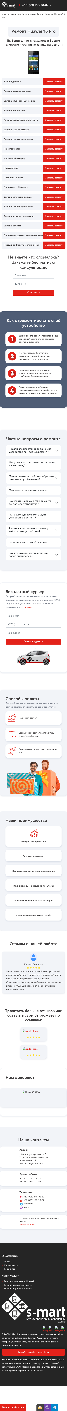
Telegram (28, 1204)
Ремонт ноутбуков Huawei (17, 1289)
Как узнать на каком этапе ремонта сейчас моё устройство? (30, 502)
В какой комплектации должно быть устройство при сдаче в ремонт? (30, 450)
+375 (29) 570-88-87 (34, 1197)
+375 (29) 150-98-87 (34, 1200)
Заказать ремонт (53, 82)
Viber (26, 1207)
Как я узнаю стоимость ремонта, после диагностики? (28, 554)
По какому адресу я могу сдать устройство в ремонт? (27, 516)
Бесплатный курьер (13, 1407)
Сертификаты (11, 1265)
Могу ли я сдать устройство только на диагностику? (32, 464)
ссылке (28, 607)
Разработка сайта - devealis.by (33, 1352)
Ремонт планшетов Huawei (18, 1285)
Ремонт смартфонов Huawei (37, 14)
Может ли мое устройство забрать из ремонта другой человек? (31, 478)
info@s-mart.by (26, 1225)
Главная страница (10, 14)
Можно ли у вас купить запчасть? (28, 490)
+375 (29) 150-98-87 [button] (35, 5)
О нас (7, 1262)
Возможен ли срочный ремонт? (28, 542)
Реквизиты (9, 1269)
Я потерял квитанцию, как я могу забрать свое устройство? (28, 530)
